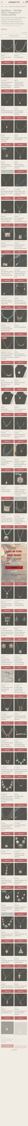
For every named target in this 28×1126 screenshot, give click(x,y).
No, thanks (14, 571)
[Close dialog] (25, 546)
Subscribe (14, 567)
